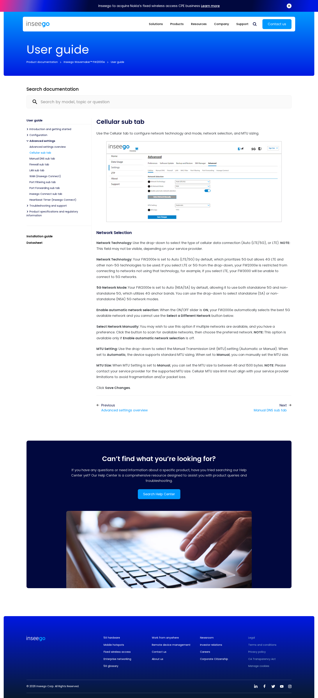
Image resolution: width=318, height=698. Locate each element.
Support (242, 24)
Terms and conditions (262, 645)
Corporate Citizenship (214, 659)
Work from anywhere (165, 637)
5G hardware (112, 637)
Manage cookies (258, 666)
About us (157, 659)
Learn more (210, 5)
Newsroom (207, 637)
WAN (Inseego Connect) (45, 176)
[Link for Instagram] (290, 686)
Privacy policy (257, 652)
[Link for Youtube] (282, 686)
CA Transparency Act (262, 659)
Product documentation (42, 62)
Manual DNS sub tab (42, 158)
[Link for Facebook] (264, 686)
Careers (205, 652)
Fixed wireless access (117, 652)
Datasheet (34, 243)
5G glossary (111, 666)
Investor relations (211, 645)
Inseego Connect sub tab (45, 194)
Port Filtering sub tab (42, 182)
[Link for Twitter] (273, 686)
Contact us (277, 24)
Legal (251, 637)
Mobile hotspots (114, 645)
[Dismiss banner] (289, 5)
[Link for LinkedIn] (256, 686)
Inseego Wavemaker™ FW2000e (84, 62)
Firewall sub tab (39, 164)
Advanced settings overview (47, 147)
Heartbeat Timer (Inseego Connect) (52, 200)
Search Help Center (159, 494)
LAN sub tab (36, 170)
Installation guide (39, 236)
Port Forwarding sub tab (44, 188)
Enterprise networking (117, 659)
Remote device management (171, 645)
